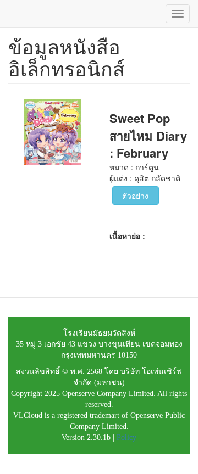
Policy (126, 437)
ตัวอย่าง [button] (135, 195)
